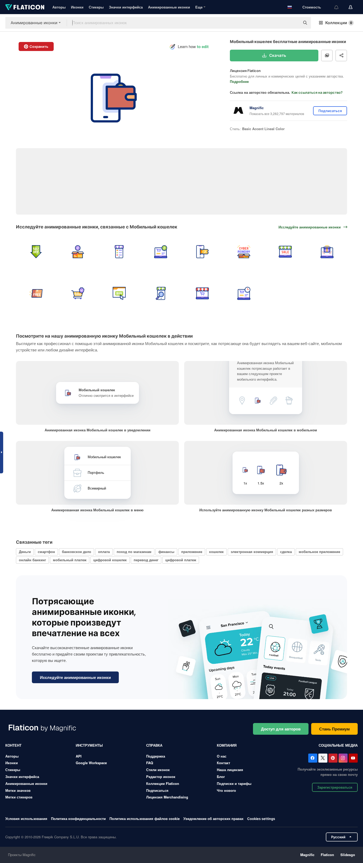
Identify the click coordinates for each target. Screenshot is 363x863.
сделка (286, 551)
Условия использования (26, 818)
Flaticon (327, 854)
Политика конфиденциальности (78, 818)
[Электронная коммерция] (202, 293)
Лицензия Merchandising (167, 797)
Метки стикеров (18, 797)
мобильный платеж (69, 559)
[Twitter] (322, 758)
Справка (154, 745)
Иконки (77, 7)
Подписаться (157, 790)
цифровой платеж (180, 559)
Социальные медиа (338, 745)
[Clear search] (293, 23)
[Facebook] (312, 758)
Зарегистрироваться (334, 787)
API (79, 756)
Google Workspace (91, 762)
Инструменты (89, 745)
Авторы (59, 7)
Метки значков (18, 790)
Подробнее (239, 81)
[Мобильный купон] (202, 251)
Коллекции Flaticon (162, 783)
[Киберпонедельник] (244, 251)
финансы (166, 551)
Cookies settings (261, 819)
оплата (104, 551)
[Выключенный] (36, 251)
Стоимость (311, 7)
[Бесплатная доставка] (36, 293)
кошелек (216, 551)
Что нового (226, 790)
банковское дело (76, 551)
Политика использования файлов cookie (144, 818)
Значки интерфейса (126, 7)
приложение (191, 551)
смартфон (46, 551)
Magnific (307, 854)
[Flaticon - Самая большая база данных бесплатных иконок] (24, 7)
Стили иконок (158, 769)
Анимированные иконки (169, 7)
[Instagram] (343, 758)
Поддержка (155, 756)
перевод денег (146, 559)
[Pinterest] (332, 758)
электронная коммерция (252, 551)
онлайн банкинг (32, 559)
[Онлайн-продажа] (285, 251)
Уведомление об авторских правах (213, 818)
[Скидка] (77, 251)
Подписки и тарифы (234, 783)
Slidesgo (347, 854)
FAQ (149, 762)
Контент (13, 745)
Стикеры (96, 7)
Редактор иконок (160, 776)
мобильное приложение (319, 551)
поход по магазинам (134, 551)
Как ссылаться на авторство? (317, 92)
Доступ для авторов (281, 729)
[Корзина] (77, 293)
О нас (221, 756)
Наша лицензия (230, 769)
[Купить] (119, 293)
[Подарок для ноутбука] (327, 251)
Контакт (223, 762)
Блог (221, 776)
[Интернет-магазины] (160, 251)
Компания (227, 745)
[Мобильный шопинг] (119, 251)
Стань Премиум (334, 729)
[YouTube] (353, 758)
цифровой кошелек (110, 559)
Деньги (25, 551)
